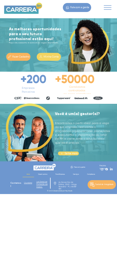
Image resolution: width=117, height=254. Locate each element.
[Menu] (107, 7)
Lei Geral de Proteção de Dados (42, 184)
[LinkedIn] (111, 169)
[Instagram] (102, 169)
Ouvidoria (28, 183)
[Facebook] (106, 169)
